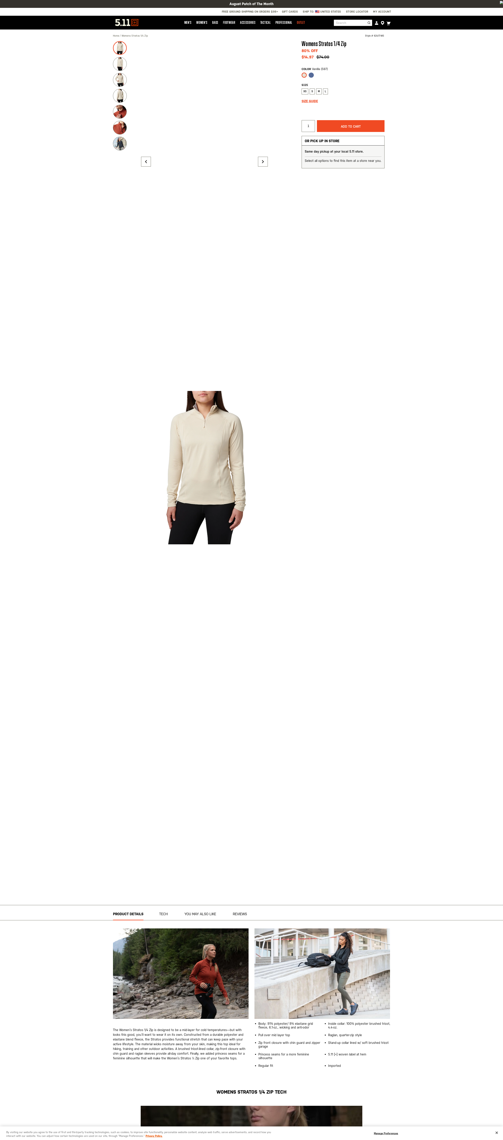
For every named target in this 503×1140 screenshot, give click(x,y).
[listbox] (343, 76)
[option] (304, 75)
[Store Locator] (382, 23)
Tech (163, 914)
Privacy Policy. (154, 1135)
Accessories (248, 22)
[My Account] (376, 22)
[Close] (496, 1132)
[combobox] (353, 23)
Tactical (265, 22)
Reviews (240, 914)
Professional (283, 22)
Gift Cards (290, 11)
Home (116, 35)
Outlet (301, 22)
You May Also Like (200, 914)
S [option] (312, 91)
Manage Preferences (386, 1133)
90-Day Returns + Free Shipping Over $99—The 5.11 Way (251, 4)
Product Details (128, 914)
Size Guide (310, 101)
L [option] (325, 91)
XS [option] (305, 91)
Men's (188, 22)
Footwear (229, 22)
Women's (201, 22)
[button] (146, 161)
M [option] (319, 91)
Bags (215, 22)
